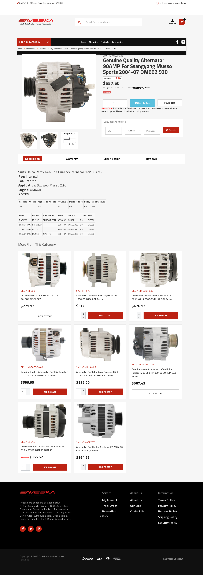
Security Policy (167, 522)
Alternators (31, 48)
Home (83, 41)
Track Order (109, 505)
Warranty (72, 158)
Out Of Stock (44, 316)
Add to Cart (105, 315)
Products (104, 41)
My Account (109, 500)
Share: (107, 78)
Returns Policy (167, 511)
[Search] (79, 22)
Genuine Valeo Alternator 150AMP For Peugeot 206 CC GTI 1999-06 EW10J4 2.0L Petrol (154, 372)
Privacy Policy (167, 505)
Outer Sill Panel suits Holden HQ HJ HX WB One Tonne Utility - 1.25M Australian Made (26, 563)
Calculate (172, 130)
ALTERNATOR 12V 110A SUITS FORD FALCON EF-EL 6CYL (40, 297)
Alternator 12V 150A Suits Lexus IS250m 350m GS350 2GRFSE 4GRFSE (42, 448)
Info (148, 87)
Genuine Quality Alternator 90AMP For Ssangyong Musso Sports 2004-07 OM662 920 (76, 48)
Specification (112, 158)
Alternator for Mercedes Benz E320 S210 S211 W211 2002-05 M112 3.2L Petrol (153, 297)
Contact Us (117, 41)
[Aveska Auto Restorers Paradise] (35, 22)
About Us (93, 41)
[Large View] (28, 140)
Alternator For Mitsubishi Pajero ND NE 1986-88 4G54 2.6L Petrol (97, 297)
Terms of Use (166, 500)
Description (32, 158)
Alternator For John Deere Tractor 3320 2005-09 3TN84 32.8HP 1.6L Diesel (97, 373)
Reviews (151, 158)
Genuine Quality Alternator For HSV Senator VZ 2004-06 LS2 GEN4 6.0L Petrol (44, 373)
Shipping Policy (167, 517)
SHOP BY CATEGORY (30, 41)
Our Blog (135, 505)
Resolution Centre (108, 513)
